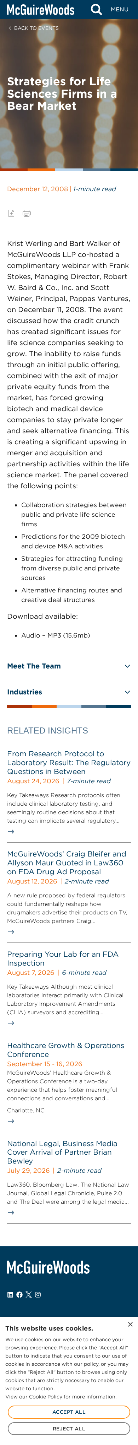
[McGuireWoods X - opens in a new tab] (28, 1294)
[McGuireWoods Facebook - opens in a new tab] (19, 1294)
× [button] (130, 1324)
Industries (24, 692)
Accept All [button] (69, 1412)
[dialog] (69, 1381)
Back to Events (36, 28)
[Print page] (26, 213)
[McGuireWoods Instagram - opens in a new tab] (38, 1294)
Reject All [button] (69, 1428)
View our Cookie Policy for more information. (60, 1397)
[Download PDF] (11, 213)
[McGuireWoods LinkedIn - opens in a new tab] (10, 1294)
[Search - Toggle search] (96, 9)
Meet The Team (34, 666)
